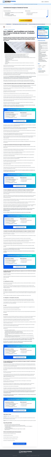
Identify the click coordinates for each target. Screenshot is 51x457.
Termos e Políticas (33, 455)
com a (10, 116)
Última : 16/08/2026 (11, 117)
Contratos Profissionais (41, 71)
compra (44, 65)
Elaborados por (43, 31)
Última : (10, 15)
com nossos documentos (11, 114)
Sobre (38, 455)
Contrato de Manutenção (42, 60)
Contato (28, 455)
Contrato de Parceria (41, 59)
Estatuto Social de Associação (42, 55)
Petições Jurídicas (41, 72)
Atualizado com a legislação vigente (32, 12)
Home (43, 1)
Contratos (46, 1)
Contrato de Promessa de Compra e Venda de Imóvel (42, 54)
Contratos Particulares (11, 29)
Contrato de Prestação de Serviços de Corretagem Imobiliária (42, 52)
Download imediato (30, 13)
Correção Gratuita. (29, 14)
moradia (39, 65)
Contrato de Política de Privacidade (41, 57)
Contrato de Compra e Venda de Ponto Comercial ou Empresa (43, 42)
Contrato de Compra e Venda (42, 61)
